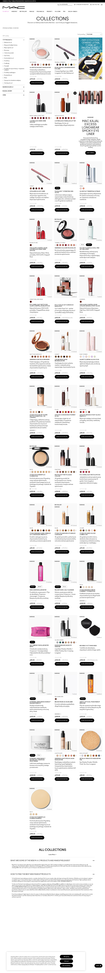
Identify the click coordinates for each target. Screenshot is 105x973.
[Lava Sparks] (81, 357)
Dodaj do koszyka (37, 82)
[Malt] (71, 412)
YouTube (58, 885)
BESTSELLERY (23, 11)
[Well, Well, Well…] (49, 118)
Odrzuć (66, 961)
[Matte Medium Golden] (43, 357)
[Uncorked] (63, 472)
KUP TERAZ (90, 152)
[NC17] (38, 472)
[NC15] (32, 472)
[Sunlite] (70, 357)
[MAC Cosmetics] (14, 7)
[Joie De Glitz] (88, 756)
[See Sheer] (60, 118)
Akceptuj (66, 956)
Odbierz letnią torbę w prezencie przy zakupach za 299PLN (19, 1)
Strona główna (7, 28)
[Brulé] (69, 472)
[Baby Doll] (83, 188)
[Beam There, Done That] (32, 118)
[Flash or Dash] (66, 642)
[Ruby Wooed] (66, 245)
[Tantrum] (69, 412)
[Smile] (81, 188)
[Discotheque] (82, 756)
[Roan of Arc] (31, 245)
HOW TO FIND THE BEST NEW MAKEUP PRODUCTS (30, 874)
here (17, 867)
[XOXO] (69, 118)
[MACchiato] (36, 188)
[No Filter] (63, 245)
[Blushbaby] (69, 245)
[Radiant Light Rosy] (38, 357)
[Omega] (66, 472)
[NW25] (71, 530)
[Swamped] (66, 65)
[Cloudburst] (43, 65)
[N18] (36, 412)
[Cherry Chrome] (66, 756)
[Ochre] (81, 530)
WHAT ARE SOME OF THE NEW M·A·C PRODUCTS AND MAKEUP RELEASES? (40, 860)
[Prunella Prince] (57, 65)
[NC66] (81, 587)
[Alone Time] (46, 118)
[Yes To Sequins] (85, 756)
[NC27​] (49, 472)
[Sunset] (56, 357)
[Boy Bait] (74, 412)
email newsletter (20, 887)
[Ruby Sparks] (86, 357)
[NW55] (38, 530)
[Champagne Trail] (71, 642)
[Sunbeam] (64, 357)
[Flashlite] (61, 357)
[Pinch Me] (60, 245)
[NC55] (66, 530)
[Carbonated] (66, 412)
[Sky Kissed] (32, 65)
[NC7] (83, 587)
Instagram (36, 885)
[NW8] (89, 587)
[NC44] (63, 530)
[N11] (31, 412)
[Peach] (89, 530)
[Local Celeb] (41, 118)
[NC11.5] (69, 530)
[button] (98, 966)
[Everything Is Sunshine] (69, 642)
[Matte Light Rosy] (49, 357)
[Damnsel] (81, 302)
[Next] (50, 64)
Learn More (51, 854)
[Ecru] (74, 65)
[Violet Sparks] (92, 357)
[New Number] (63, 65)
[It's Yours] (43, 118)
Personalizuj (66, 965)
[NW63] (39, 412)
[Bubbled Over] (69, 756)
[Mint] (86, 530)
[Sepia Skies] (49, 65)
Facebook (49, 885)
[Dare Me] (89, 472)
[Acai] (33, 188)
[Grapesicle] (60, 412)
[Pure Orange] (95, 530)
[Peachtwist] (74, 245)
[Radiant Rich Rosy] (35, 357)
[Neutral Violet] (83, 530)
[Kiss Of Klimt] (91, 756)
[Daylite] (59, 357)
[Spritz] (83, 412)
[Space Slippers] (71, 756)
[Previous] (30, 64)
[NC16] (35, 472)
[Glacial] (63, 756)
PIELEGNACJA (40, 11)
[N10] (42, 412)
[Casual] (89, 412)
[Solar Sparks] (89, 357)
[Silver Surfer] (57, 642)
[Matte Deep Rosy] (46, 357)
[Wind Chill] (41, 65)
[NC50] (32, 530)
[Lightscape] (57, 756)
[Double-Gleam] (60, 756)
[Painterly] (57, 472)
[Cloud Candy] (38, 65)
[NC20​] (43, 472)
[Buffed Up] (71, 472)
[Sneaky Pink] (74, 118)
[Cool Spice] (31, 188)
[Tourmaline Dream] (63, 642)
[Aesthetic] (81, 412)
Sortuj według (81, 34)
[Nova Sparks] (83, 357)
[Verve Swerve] (81, 472)
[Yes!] (63, 412)
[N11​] (36, 814)
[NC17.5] (41, 530)
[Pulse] (57, 412)
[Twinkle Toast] (69, 65)
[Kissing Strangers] (35, 118)
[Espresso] (74, 472)
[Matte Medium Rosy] (41, 357)
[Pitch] (71, 65)
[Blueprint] (99, 756)
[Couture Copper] (93, 756)
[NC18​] (41, 472)
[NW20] (46, 530)
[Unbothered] (86, 472)
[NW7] (92, 587)
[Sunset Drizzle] (35, 65)
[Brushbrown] (56, 699)
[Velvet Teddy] (60, 472)
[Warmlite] (67, 357)
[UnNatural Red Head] (31, 302)
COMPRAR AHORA (90, 62)
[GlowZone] (46, 65)
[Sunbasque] (71, 245)
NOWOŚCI (14, 11)
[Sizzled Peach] (57, 118)
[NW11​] (33, 814)
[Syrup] (38, 118)
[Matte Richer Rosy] (32, 357)
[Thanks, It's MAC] (57, 245)
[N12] (33, 412)
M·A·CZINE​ (58, 11)
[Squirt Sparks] (95, 357)
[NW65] (43, 530)
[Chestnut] (42, 188)
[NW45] (49, 530)
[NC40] (35, 530)
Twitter (42, 885)
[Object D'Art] (96, 756)
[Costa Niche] (60, 65)
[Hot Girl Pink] (83, 472)
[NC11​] (31, 814)
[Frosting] (86, 412)
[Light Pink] (92, 530)
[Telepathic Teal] (60, 642)
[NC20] (57, 530)
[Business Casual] (63, 118)
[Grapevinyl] (66, 118)
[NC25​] (46, 472)
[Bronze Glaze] (74, 756)
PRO (64, 11)
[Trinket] (71, 118)
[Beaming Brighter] (74, 642)
